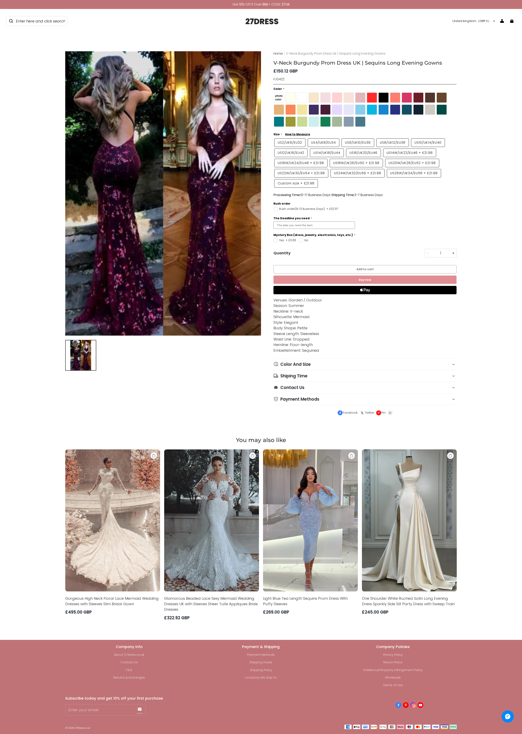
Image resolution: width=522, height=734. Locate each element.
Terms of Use (393, 685)
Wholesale (393, 677)
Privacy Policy (393, 654)
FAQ (129, 670)
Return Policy (392, 662)
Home (278, 53)
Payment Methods (261, 654)
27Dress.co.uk (82, 728)
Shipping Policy (261, 670)
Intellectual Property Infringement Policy (392, 670)
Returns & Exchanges (129, 677)
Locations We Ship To (261, 677)
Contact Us (129, 662)
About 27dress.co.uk (129, 654)
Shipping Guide (261, 662)
